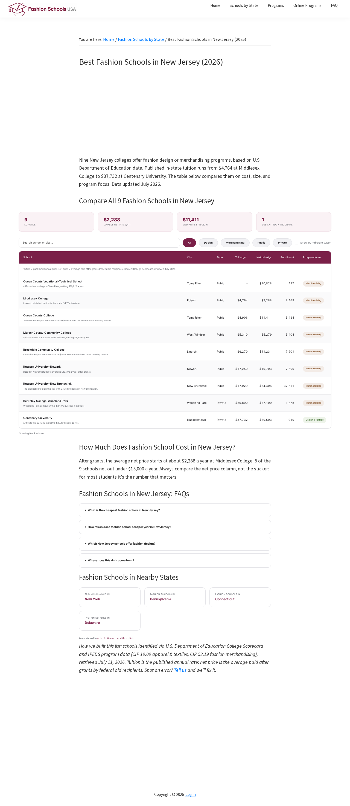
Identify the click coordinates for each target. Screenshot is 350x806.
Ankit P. (101, 638)
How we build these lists (121, 638)
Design (208, 242)
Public (261, 242)
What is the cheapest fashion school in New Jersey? (124, 510)
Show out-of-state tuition (315, 242)
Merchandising (235, 242)
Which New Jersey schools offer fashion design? (122, 543)
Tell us (180, 670)
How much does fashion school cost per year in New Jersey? (129, 527)
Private (282, 242)
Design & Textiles (314, 419)
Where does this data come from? (111, 560)
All (189, 242)
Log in (190, 794)
